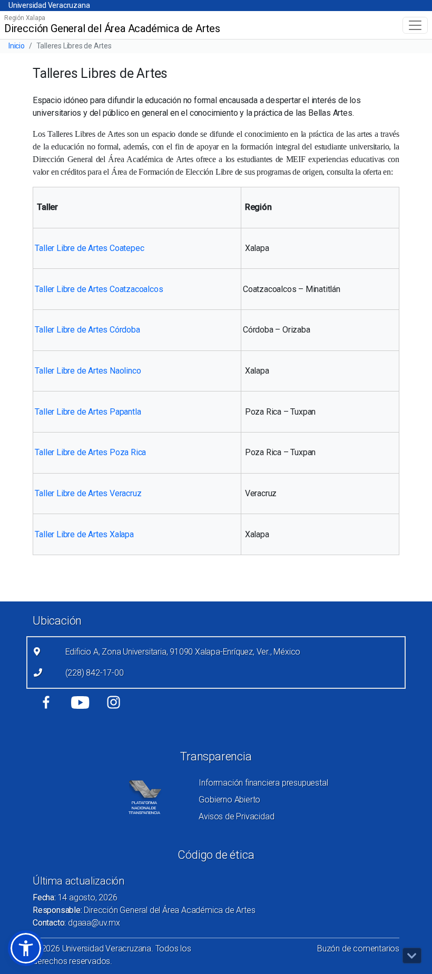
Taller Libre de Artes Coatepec (89, 248)
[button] (26, 948)
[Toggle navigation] (415, 25)
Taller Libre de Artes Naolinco (88, 371)
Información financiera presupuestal (263, 783)
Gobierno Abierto (229, 800)
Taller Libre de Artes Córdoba (87, 330)
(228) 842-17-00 (94, 673)
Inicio (16, 46)
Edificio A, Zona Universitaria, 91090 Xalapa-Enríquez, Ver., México (183, 652)
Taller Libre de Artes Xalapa (84, 534)
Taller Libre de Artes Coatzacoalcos (99, 289)
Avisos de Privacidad (236, 816)
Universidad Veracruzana (49, 5)
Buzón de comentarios (358, 948)
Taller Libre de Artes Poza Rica (90, 452)
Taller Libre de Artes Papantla (88, 412)
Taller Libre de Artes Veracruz (88, 493)
